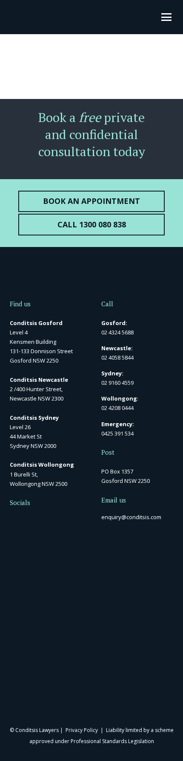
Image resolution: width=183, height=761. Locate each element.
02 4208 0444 (117, 408)
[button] (166, 17)
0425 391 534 (117, 433)
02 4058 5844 (117, 357)
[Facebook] (12, 520)
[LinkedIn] (26, 520)
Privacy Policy (82, 730)
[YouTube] (40, 520)
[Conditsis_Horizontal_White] (14, 17)
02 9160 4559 (117, 382)
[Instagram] (55, 521)
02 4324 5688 (117, 332)
